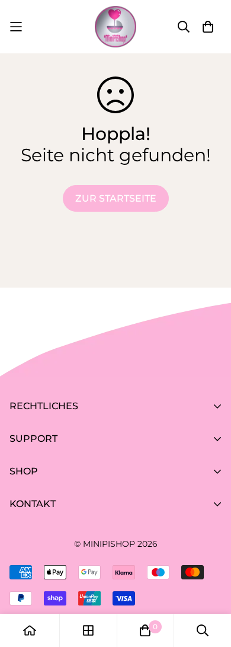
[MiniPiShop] (115, 26)
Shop (21, 520)
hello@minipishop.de (60, 586)
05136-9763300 (45, 569)
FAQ (19, 487)
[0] (145, 630)
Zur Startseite (115, 198)
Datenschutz (40, 455)
